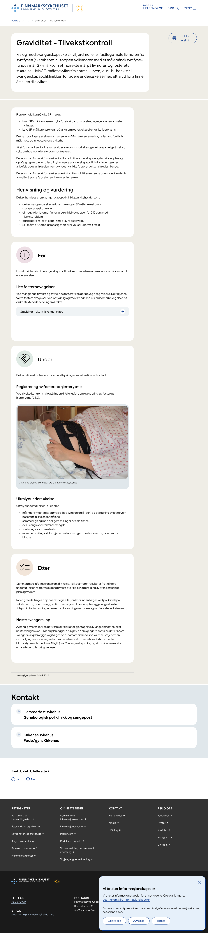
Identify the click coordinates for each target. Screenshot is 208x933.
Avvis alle (139, 920)
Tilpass (161, 920)
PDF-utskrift (185, 38)
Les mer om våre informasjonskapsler (126, 899)
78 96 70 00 (18, 901)
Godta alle (114, 920)
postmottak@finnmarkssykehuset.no (32, 914)
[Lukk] (199, 882)
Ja (17, 779)
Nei (33, 779)
